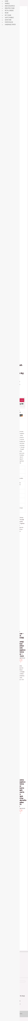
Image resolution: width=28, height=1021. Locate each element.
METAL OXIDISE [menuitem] (9, 10)
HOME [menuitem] (6, 1)
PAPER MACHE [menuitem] (9, 22)
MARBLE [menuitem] (7, 3)
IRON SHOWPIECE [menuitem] (10, 6)
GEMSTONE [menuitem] (8, 20)
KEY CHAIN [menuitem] (8, 15)
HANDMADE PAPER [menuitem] (10, 24)
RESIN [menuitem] (6, 13)
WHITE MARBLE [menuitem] (9, 17)
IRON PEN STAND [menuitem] (9, 8)
